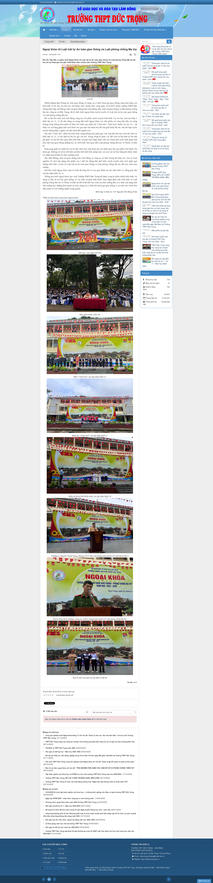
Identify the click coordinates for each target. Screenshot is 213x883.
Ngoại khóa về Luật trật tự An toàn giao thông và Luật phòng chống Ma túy (156, 187)
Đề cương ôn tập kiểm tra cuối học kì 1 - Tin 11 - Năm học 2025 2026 (155, 262)
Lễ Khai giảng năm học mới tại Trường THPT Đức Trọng (161, 166)
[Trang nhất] (44, 30)
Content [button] (67, 35)
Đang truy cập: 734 (59, 868)
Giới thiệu (47, 849)
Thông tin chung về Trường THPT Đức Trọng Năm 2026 (154, 140)
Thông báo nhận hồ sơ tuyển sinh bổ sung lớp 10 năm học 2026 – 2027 (156, 65)
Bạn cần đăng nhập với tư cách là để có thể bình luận (76, 719)
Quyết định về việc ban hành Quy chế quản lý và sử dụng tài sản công (155, 148)
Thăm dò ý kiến (49, 858)
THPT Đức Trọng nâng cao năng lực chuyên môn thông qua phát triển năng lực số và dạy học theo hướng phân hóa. (90, 741)
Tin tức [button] (65, 29)
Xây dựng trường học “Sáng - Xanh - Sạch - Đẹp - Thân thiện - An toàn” (155, 99)
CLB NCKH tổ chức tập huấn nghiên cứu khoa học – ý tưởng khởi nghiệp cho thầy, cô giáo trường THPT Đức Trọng (89, 792)
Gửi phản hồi (205, 881)
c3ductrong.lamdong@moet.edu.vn (70, 2)
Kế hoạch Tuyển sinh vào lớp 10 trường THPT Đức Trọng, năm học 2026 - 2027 (155, 239)
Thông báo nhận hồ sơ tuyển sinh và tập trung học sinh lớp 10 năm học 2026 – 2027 (156, 131)
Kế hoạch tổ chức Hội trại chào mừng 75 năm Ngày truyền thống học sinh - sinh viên (77, 810)
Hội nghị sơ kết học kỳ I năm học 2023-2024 (62, 827)
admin (135, 682)
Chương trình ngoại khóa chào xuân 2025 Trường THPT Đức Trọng (71, 802)
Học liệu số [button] (77, 29)
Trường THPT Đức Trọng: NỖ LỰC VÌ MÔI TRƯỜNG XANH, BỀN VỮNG (72, 778)
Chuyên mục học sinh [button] (108, 29)
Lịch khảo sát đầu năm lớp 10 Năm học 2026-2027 (155, 115)
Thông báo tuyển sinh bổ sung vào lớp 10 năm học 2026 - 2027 (155, 107)
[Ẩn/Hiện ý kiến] (87, 712)
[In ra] (131, 54)
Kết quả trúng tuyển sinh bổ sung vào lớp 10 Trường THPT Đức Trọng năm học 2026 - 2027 (156, 76)
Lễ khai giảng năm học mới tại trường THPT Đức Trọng (66, 823)
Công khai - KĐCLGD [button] (130, 29)
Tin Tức (61, 849)
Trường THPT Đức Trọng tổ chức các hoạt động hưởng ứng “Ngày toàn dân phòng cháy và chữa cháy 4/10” (86, 781)
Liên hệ (61, 853)
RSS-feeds (63, 862)
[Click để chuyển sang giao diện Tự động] (43, 879)
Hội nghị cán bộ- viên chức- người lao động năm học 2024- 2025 (70, 820)
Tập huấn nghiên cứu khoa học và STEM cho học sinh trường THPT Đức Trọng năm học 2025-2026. (83, 774)
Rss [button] (75, 35)
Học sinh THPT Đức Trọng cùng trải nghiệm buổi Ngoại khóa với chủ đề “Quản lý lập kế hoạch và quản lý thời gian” (90, 761)
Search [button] (84, 35)
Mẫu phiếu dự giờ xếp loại (155, 231)
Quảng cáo (63, 858)
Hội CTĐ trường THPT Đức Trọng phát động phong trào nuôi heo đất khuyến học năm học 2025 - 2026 (156, 198)
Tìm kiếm (47, 862)
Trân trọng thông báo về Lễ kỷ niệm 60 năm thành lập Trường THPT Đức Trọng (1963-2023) (162, 50)
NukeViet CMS (149, 867)
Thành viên (48, 853)
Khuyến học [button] (54, 35)
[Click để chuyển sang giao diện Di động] (54, 879)
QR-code (46, 868)
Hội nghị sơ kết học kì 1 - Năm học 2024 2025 (62, 806)
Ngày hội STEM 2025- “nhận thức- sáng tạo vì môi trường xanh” (70, 798)
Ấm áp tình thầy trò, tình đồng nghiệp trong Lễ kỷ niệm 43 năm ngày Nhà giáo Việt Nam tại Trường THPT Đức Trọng (89, 755)
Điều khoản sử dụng (106, 870)
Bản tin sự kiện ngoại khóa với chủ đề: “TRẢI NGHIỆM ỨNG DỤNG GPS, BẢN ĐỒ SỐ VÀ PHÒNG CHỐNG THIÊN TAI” (90, 768)
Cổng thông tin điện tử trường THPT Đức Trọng (118, 867)
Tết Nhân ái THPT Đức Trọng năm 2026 (60, 748)
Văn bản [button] (91, 29)
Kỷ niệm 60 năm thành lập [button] (154, 29)
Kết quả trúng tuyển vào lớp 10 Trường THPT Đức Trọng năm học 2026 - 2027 (156, 122)
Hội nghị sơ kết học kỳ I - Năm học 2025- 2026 (62, 751)
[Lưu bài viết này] (135, 54)
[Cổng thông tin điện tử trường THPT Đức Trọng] (47, 14)
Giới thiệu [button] (53, 29)
